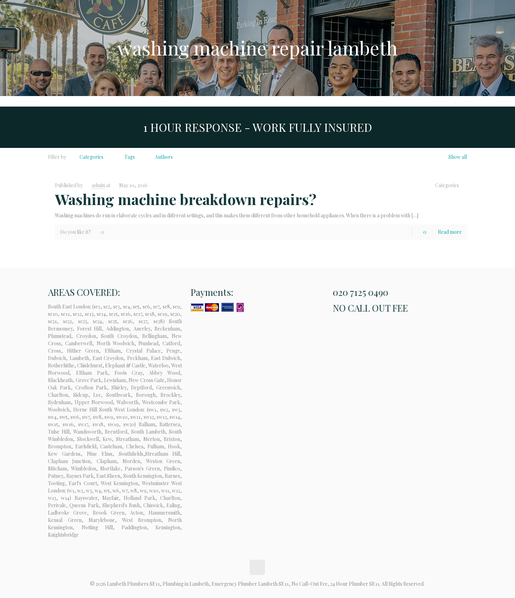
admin (98, 185)
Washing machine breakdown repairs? (185, 199)
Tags (129, 157)
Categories (91, 157)
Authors (164, 157)
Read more (450, 232)
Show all (457, 157)
